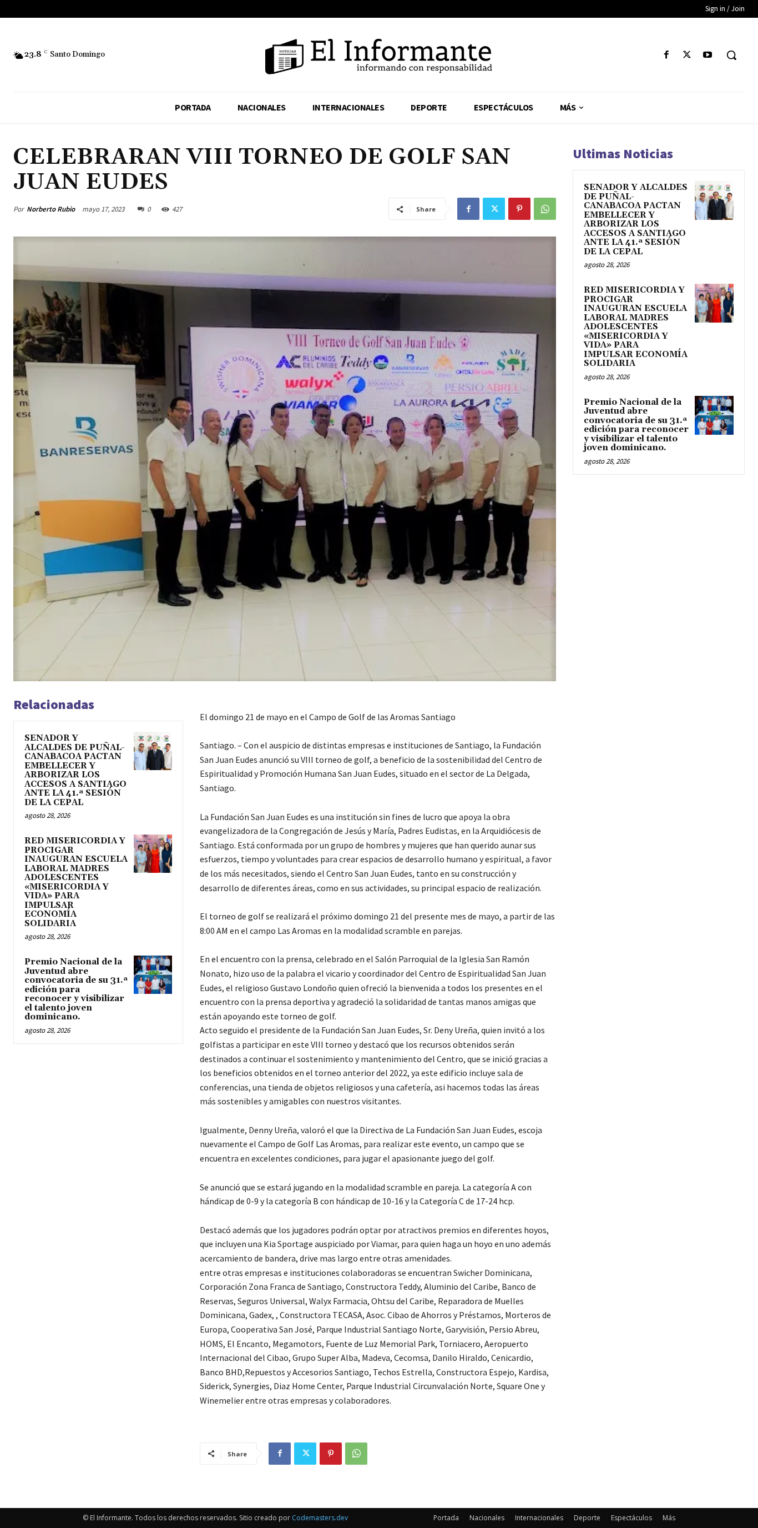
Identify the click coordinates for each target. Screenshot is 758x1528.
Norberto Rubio (51, 209)
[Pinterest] (519, 209)
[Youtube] (707, 55)
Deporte (587, 1517)
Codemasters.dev (320, 1517)
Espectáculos (631, 1517)
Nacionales (486, 1517)
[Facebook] (666, 55)
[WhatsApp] (545, 209)
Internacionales (539, 1517)
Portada (446, 1517)
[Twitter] (687, 55)
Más (669, 1517)
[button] (731, 55)
